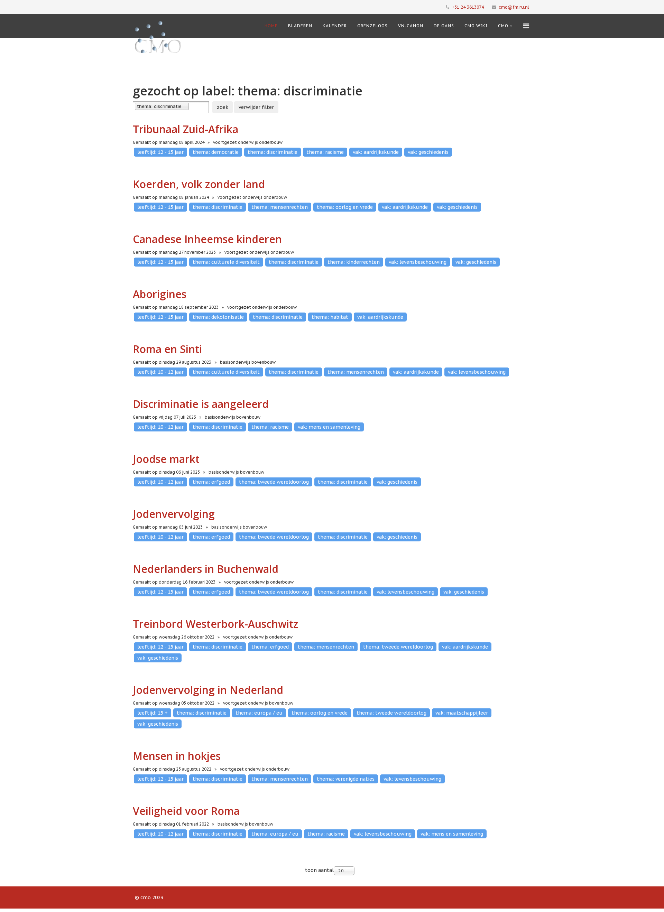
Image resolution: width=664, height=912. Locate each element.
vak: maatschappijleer (461, 713)
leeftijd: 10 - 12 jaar (160, 372)
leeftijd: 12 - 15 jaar (160, 152)
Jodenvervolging (174, 514)
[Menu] (526, 26)
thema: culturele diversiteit (226, 262)
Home (271, 25)
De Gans (444, 25)
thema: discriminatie (272, 152)
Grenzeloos (372, 25)
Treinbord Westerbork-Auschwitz (215, 624)
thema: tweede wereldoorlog (274, 482)
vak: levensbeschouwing (417, 262)
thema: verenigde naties (346, 779)
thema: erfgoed (211, 482)
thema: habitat (330, 317)
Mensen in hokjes (177, 756)
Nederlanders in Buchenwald (205, 569)
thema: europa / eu (259, 713)
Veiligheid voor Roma (186, 811)
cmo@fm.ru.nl (514, 7)
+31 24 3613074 (468, 7)
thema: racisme (325, 152)
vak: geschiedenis (428, 152)
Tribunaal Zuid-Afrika (185, 129)
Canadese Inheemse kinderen (207, 239)
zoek (222, 107)
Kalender (335, 25)
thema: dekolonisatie (218, 317)
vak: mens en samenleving (329, 427)
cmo (503, 25)
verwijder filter (256, 107)
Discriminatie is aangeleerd (201, 404)
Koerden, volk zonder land (199, 184)
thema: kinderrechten (354, 262)
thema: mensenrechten (279, 207)
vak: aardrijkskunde (376, 152)
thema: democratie (216, 152)
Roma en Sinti (167, 349)
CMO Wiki (476, 25)
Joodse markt (166, 459)
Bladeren (300, 25)
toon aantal (319, 870)
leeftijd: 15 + (152, 713)
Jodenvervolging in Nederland (208, 690)
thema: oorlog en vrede (345, 207)
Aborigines (159, 294)
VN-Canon (410, 25)
